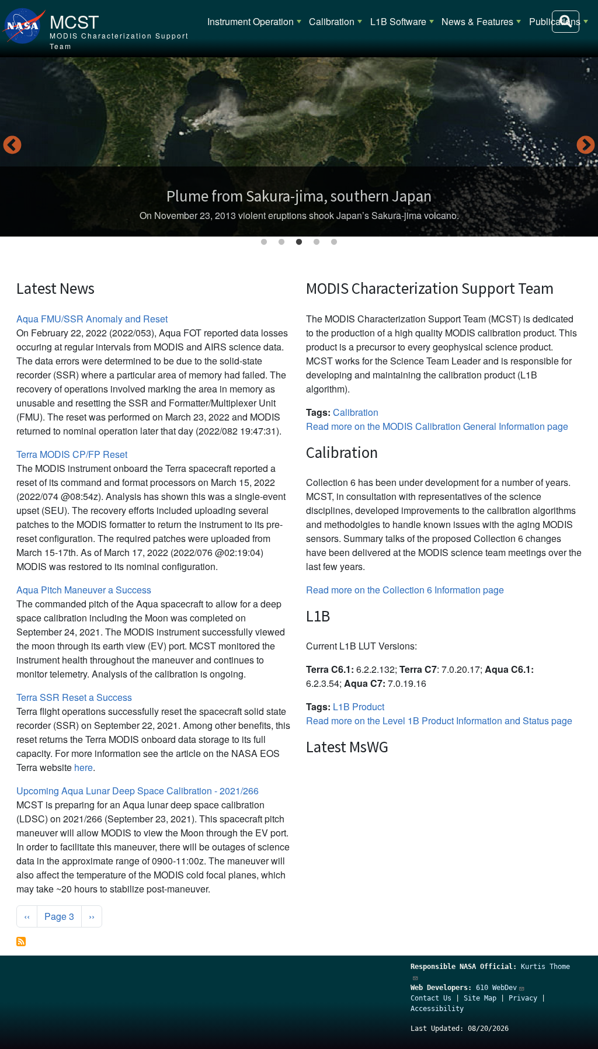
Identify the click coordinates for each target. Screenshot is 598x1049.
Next (585, 146)
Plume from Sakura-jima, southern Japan (299, 196)
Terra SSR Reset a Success (74, 697)
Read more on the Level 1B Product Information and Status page (439, 720)
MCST (74, 21)
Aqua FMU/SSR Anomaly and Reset (92, 318)
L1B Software (398, 21)
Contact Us (431, 998)
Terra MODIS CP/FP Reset (71, 454)
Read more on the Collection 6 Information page (405, 589)
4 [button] (316, 242)
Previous (12, 146)
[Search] (565, 22)
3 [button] (299, 242)
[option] (299, 147)
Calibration (331, 21)
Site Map (480, 998)
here (83, 767)
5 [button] (334, 242)
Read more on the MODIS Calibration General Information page (437, 426)
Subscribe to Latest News (21, 941)
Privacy (523, 998)
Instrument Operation (250, 21)
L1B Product (358, 706)
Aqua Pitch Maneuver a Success (83, 589)
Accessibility (437, 1009)
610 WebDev (496, 988)
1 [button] (264, 242)
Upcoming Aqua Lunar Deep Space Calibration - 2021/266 (137, 790)
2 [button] (281, 242)
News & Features (477, 21)
